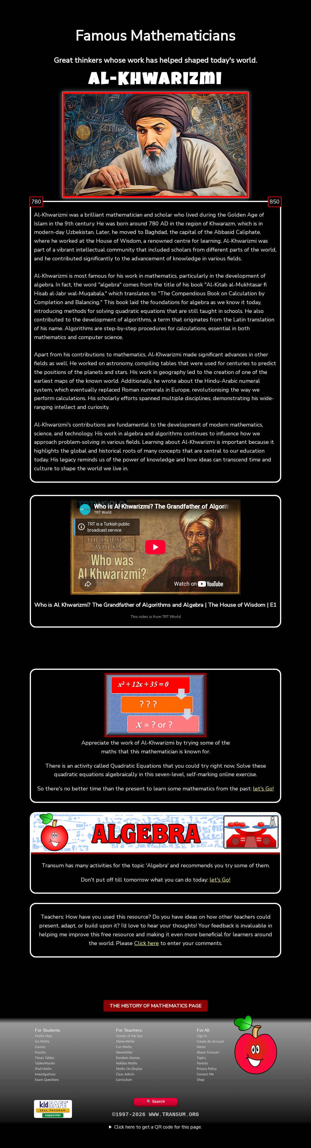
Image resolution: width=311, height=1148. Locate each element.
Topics (201, 1058)
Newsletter (124, 1052)
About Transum (208, 1052)
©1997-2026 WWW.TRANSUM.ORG (155, 1115)
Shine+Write (125, 1041)
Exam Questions (47, 1080)
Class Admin (125, 1074)
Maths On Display (129, 1069)
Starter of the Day (129, 1036)
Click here (146, 943)
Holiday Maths (126, 1063)
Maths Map (43, 1036)
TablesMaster (45, 1063)
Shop (200, 1080)
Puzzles (40, 1052)
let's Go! (263, 788)
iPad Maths (43, 1069)
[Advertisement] (155, 7)
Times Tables (44, 1058)
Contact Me (205, 1074)
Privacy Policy (207, 1069)
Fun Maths (124, 1047)
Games (40, 1047)
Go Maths (42, 1041)
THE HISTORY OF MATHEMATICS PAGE (156, 1005)
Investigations (45, 1074)
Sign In (202, 1036)
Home (201, 1047)
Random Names (128, 1058)
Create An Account (210, 1041)
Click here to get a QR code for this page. (158, 1127)
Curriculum (124, 1080)
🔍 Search (156, 1101)
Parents (202, 1063)
